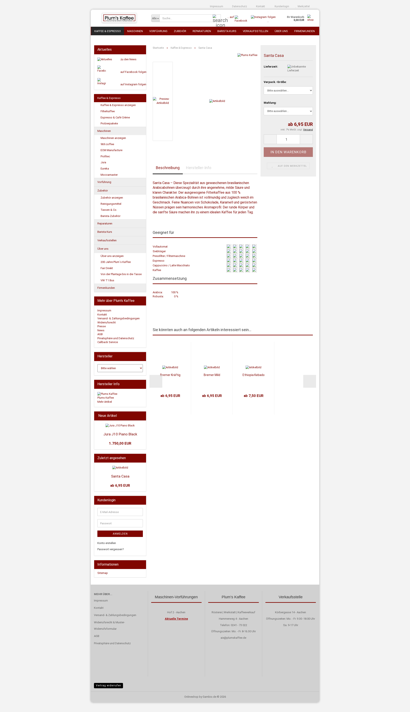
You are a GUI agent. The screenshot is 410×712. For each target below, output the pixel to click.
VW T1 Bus (107, 280)
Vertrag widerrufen (108, 685)
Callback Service (107, 342)
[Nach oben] (398, 706)
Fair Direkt (107, 268)
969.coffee (107, 144)
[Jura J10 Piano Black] (120, 426)
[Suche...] (217, 18)
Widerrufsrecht (106, 322)
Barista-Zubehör (110, 216)
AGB (100, 334)
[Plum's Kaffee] (119, 18)
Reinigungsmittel (111, 203)
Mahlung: (270, 102)
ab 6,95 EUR (120, 485)
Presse (101, 326)
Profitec (105, 156)
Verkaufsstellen (255, 31)
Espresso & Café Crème (115, 117)
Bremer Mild (212, 375)
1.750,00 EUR (120, 443)
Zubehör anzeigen (112, 197)
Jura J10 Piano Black (120, 434)
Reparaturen (202, 31)
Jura (103, 162)
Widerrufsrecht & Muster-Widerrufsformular (109, 625)
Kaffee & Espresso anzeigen (118, 105)
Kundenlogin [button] (281, 6)
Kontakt (260, 6)
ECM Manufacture (111, 150)
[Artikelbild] (217, 101)
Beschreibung (168, 167)
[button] (270, 139)
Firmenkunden (304, 31)
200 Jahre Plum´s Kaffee (116, 262)
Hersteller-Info (198, 167)
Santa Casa (120, 476)
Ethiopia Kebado (254, 375)
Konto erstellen (106, 543)
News (100, 330)
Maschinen (135, 31)
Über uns (281, 31)
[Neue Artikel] (141, 415)
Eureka (105, 168)
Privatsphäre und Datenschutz (115, 338)
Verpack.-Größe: (275, 82)
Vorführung (158, 31)
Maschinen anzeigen (113, 138)
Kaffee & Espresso (107, 31)
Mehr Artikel (104, 401)
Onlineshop (191, 696)
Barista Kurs (226, 31)
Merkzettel (303, 6)
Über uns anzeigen (112, 256)
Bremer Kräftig (170, 375)
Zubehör (180, 31)
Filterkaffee (108, 111)
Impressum (216, 6)
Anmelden (120, 533)
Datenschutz (239, 6)
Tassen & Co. (109, 209)
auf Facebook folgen (133, 72)
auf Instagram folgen (133, 84)
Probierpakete (109, 123)
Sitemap (102, 573)
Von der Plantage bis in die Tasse (121, 274)
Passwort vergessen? (110, 549)
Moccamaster (109, 174)
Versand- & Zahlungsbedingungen (118, 318)
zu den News (128, 59)
